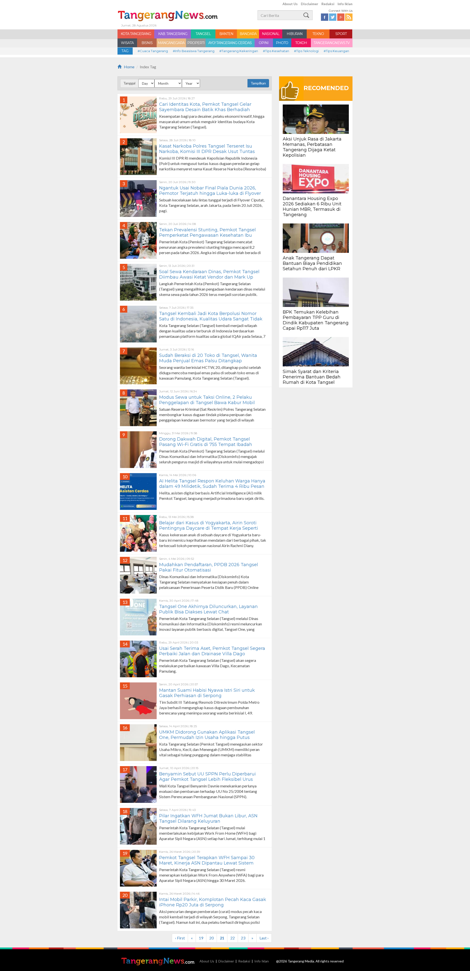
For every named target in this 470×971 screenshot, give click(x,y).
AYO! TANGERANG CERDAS (230, 43)
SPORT (341, 34)
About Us (290, 4)
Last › (264, 938)
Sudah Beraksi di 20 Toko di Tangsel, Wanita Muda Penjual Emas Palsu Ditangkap (208, 358)
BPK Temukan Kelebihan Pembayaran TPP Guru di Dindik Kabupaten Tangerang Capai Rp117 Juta (316, 320)
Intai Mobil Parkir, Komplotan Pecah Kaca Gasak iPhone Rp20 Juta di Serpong (212, 902)
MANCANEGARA (171, 43)
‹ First (180, 938)
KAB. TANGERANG (172, 34)
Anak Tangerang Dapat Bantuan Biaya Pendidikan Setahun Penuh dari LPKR (312, 263)
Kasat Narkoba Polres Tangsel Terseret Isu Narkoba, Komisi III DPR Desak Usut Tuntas (207, 148)
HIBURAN (295, 34)
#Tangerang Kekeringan (238, 51)
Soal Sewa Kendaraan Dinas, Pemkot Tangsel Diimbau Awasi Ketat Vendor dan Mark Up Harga (209, 277)
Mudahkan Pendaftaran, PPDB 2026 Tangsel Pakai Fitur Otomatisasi (208, 567)
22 (232, 938)
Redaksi (327, 4)
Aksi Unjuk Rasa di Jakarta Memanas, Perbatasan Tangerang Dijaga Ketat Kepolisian (312, 147)
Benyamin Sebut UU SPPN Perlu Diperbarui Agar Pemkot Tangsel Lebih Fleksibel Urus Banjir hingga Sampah (207, 779)
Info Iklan (345, 4)
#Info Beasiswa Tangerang (193, 51)
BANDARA (248, 34)
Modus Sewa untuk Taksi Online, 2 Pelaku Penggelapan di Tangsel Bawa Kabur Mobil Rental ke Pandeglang (207, 403)
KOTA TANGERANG (136, 34)
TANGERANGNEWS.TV (332, 43)
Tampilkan (258, 83)
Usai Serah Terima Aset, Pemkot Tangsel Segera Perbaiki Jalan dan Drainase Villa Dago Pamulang (212, 654)
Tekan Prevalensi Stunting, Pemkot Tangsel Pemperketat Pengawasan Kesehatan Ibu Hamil (207, 235)
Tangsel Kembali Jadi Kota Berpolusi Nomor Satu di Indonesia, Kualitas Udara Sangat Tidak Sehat (210, 319)
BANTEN (226, 34)
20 (211, 938)
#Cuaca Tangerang (153, 51)
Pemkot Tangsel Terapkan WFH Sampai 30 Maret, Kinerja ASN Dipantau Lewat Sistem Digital (207, 863)
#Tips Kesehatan (276, 51)
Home (129, 66)
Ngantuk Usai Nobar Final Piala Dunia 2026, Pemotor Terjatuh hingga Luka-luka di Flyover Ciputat (210, 193)
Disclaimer (309, 4)
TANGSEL (203, 34)
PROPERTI (196, 43)
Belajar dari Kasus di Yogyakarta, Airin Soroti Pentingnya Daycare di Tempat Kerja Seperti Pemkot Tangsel (208, 528)
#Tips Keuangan (336, 51)
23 (243, 938)
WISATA (127, 43)
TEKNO (318, 34)
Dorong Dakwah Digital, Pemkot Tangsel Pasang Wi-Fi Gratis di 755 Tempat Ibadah (205, 441)
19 (201, 938)
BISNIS (147, 43)
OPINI (264, 43)
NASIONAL (270, 34)
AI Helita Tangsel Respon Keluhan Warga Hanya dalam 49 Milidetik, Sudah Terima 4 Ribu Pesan (212, 483)
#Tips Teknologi (306, 51)
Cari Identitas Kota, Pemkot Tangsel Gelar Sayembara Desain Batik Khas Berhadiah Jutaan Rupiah (205, 110)
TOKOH (301, 43)
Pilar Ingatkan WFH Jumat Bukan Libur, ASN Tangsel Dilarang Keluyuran (208, 818)
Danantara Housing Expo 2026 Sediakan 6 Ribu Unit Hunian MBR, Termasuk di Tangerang (312, 206)
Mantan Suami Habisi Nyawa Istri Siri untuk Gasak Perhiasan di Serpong (207, 693)
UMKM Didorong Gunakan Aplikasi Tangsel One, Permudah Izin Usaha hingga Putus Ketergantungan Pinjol (207, 737)
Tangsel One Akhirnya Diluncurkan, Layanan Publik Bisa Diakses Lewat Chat (208, 609)
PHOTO (282, 43)
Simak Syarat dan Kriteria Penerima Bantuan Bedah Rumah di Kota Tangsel (312, 377)
